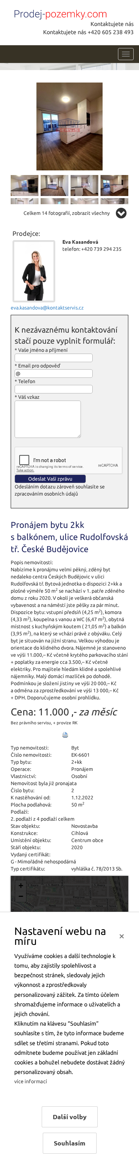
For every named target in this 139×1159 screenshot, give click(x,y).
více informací (30, 1081)
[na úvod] (58, 13)
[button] (20, 885)
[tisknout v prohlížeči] (65, 735)
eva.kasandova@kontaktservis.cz (47, 308)
